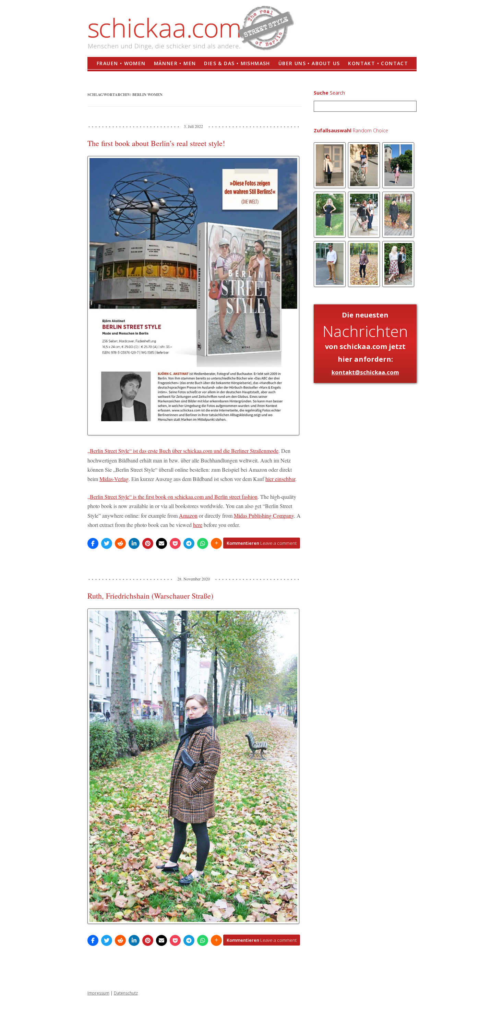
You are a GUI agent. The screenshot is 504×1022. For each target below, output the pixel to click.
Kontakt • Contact (378, 63)
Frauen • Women (121, 63)
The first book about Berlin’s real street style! (156, 143)
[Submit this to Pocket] (175, 543)
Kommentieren (262, 543)
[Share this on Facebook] (92, 543)
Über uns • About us (309, 63)
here (197, 524)
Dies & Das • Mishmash (237, 63)
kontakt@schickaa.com (365, 372)
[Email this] (161, 543)
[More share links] (216, 543)
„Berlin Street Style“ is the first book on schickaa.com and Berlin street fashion (172, 496)
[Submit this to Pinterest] (147, 543)
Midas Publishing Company (264, 515)
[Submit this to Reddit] (120, 543)
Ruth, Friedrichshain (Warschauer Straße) (150, 596)
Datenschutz (126, 993)
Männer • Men (175, 63)
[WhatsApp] (202, 543)
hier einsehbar (280, 478)
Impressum (98, 993)
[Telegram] (188, 543)
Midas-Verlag (114, 478)
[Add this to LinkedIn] (134, 543)
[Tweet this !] (106, 543)
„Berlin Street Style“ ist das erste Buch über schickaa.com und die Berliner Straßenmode (182, 450)
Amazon (188, 515)
